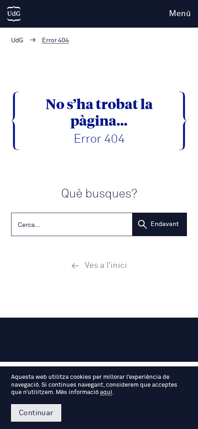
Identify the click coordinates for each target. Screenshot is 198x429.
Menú (180, 14)
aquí (106, 392)
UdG (17, 40)
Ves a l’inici (106, 265)
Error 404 (55, 40)
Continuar (36, 413)
